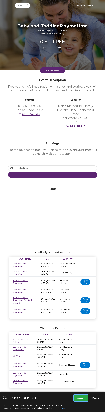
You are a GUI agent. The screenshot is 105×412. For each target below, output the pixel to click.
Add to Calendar (31, 114)
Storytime (17, 356)
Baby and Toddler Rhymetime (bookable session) (23, 300)
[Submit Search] (27, 5)
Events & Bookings (86, 5)
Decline (95, 398)
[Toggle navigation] (10, 5)
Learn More (60, 408)
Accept (80, 398)
